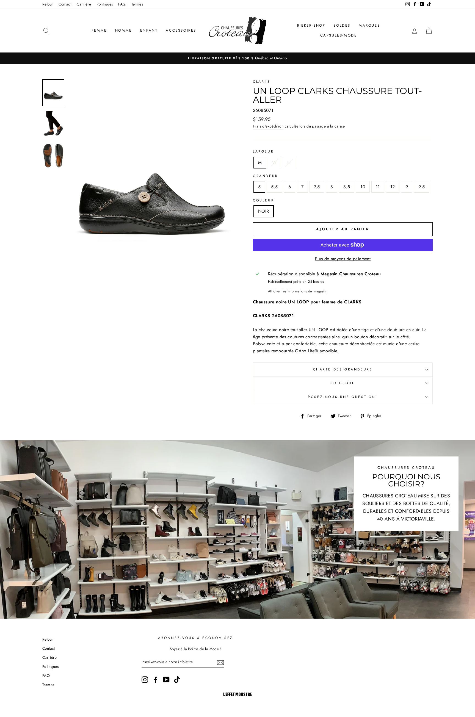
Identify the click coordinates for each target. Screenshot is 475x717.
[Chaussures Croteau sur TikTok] (177, 679)
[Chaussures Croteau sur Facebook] (155, 679)
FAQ (122, 4)
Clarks (261, 81)
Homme (123, 30)
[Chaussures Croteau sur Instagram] (145, 679)
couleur (263, 200)
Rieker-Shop (311, 25)
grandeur (265, 175)
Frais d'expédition (268, 126)
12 (392, 187)
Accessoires (181, 30)
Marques (369, 25)
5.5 (274, 187)
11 (378, 187)
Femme (99, 30)
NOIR (263, 211)
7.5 (317, 187)
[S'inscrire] (220, 662)
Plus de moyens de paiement (343, 259)
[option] (237, 58)
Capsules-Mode (338, 35)
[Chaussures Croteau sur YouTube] (166, 679)
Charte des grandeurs (343, 369)
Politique (342, 383)
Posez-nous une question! (342, 396)
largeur (263, 151)
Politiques (104, 4)
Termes (137, 4)
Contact (65, 4)
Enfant (149, 30)
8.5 (346, 187)
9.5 (421, 187)
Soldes (341, 25)
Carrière (84, 4)
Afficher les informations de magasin (297, 291)
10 (362, 187)
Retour (47, 4)
